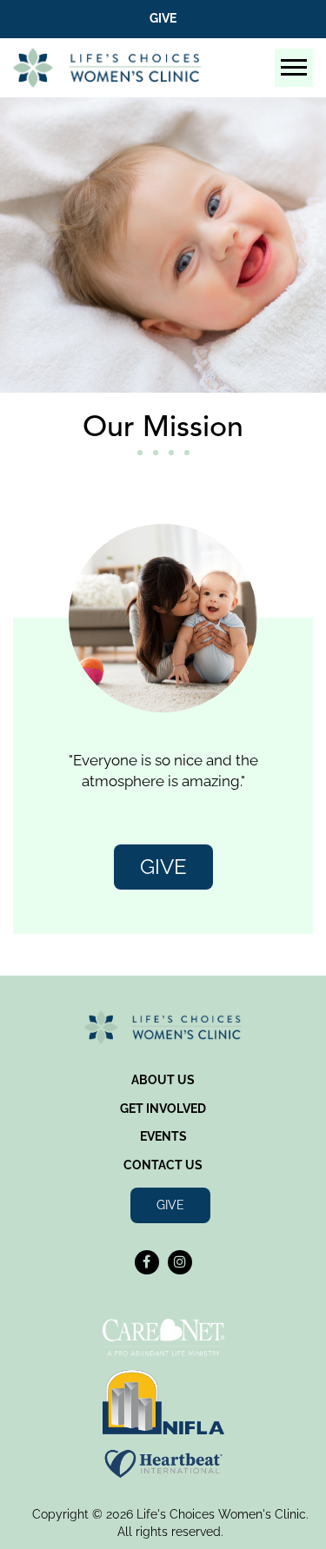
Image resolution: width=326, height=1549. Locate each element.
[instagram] (180, 1262)
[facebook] (147, 1262)
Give (163, 18)
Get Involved (163, 1108)
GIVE (163, 866)
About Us (163, 1080)
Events (163, 1136)
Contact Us (163, 1165)
